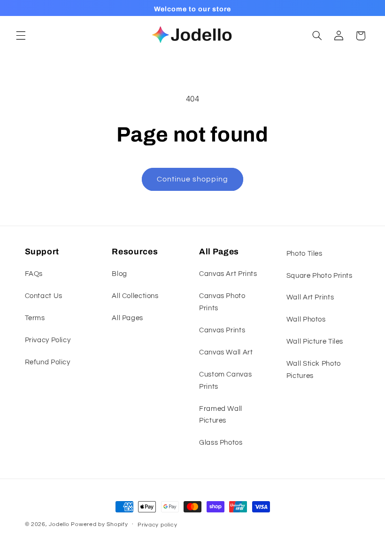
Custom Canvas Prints (225, 380)
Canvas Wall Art (226, 352)
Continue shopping (193, 179)
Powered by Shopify (99, 524)
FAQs (34, 273)
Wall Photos (306, 319)
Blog (119, 273)
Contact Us (43, 295)
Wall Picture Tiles (314, 341)
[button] (20, 36)
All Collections (135, 295)
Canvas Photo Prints (222, 302)
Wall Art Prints (310, 297)
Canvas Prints (222, 330)
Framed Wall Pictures (220, 414)
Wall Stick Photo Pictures (313, 369)
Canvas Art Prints (228, 273)
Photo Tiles (304, 253)
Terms (35, 318)
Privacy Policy (48, 340)
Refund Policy (47, 362)
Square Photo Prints (319, 275)
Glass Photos (221, 442)
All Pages (127, 318)
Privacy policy (157, 524)
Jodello (59, 524)
